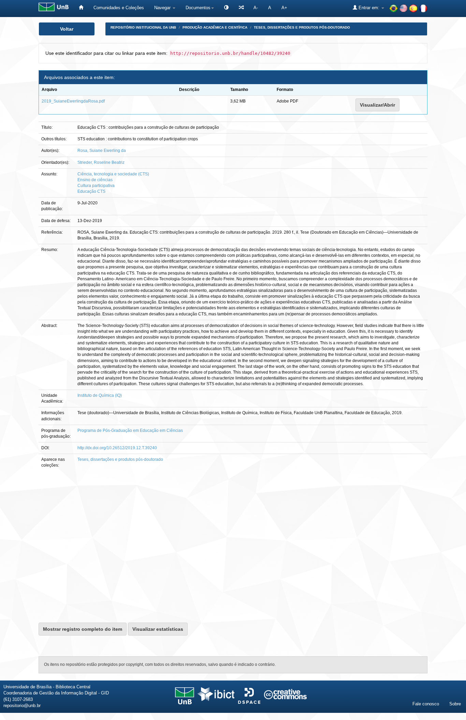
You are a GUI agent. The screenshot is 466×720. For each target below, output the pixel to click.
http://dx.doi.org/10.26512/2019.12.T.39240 (117, 447)
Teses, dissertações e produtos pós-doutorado (302, 27)
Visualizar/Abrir (377, 105)
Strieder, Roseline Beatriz (101, 162)
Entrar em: (369, 7)
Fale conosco (425, 703)
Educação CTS (91, 191)
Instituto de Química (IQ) (99, 395)
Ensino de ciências (95, 179)
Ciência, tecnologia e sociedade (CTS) (113, 174)
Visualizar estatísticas (157, 629)
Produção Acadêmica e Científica (215, 27)
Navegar (163, 7)
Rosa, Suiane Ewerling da (101, 150)
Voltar (66, 29)
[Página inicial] (81, 7)
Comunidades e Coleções (118, 7)
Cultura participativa (96, 185)
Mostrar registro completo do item (82, 629)
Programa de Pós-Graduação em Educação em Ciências (130, 430)
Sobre (455, 703)
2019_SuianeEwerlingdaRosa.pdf (73, 101)
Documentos (198, 7)
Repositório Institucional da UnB (143, 27)
